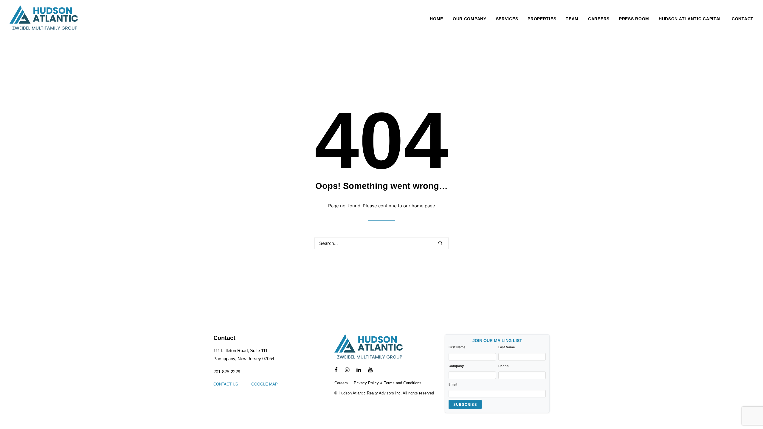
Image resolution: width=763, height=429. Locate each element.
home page (423, 206)
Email (453, 384)
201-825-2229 (226, 371)
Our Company (469, 18)
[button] (440, 243)
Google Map (264, 384)
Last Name (506, 347)
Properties (542, 18)
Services (507, 18)
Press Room (634, 18)
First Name (457, 347)
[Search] (381, 243)
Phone (503, 366)
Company (456, 366)
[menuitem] (438, 19)
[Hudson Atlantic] (44, 18)
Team (572, 18)
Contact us (225, 384)
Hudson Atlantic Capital (690, 18)
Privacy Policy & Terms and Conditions (387, 383)
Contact (742, 18)
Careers (599, 18)
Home (436, 18)
